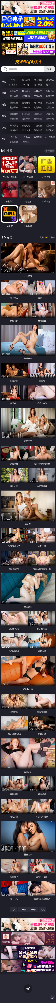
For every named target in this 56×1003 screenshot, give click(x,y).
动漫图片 (50, 114)
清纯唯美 (26, 119)
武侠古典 (50, 125)
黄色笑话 (38, 130)
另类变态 (50, 107)
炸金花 (26, 84)
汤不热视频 (50, 137)
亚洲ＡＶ (14, 91)
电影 (4, 104)
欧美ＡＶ (38, 91)
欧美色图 (38, 114)
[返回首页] (52, 997)
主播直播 (38, 96)
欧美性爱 (50, 102)
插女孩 (14, 137)
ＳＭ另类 (50, 96)
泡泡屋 (26, 141)
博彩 (4, 81)
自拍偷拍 (26, 91)
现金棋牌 (38, 84)
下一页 (33, 909)
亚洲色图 (26, 114)
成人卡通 (38, 102)
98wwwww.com (28, 62)
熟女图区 (38, 119)
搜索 (49, 69)
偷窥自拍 (14, 114)
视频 (4, 93)
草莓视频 (38, 137)
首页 (13, 909)
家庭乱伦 (26, 125)
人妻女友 (38, 125)
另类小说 (26, 130)
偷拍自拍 (26, 102)
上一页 (23, 909)
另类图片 (50, 119)
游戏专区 (50, 79)
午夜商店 (26, 137)
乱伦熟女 (38, 107)
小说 (4, 127)
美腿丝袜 (14, 119)
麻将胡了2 (14, 84)
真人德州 (26, 79)
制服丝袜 (14, 107)
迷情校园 (14, 130)
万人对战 (38, 79)
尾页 (43, 909)
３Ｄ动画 (50, 91)
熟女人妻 (14, 96)
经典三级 (26, 107)
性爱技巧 (50, 130)
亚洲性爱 (14, 102)
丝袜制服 (26, 96)
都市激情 (14, 125)
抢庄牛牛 (50, 84)
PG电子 (14, 79)
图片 (4, 116)
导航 (4, 139)
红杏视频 (14, 141)
